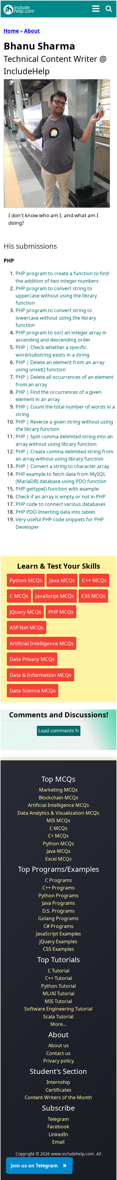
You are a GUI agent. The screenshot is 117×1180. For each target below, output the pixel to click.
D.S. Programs (58, 911)
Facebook (58, 1126)
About (32, 30)
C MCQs (19, 595)
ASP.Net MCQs (27, 627)
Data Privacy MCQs (32, 658)
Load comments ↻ (58, 730)
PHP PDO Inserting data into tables (55, 512)
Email (58, 1142)
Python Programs (58, 895)
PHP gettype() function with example (57, 488)
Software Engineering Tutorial (58, 1008)
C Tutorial (58, 970)
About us (58, 1045)
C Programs (58, 880)
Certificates (58, 1090)
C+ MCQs (58, 835)
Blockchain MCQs (58, 797)
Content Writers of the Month (58, 1097)
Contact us (58, 1053)
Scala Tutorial (58, 1016)
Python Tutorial (58, 986)
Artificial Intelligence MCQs (42, 643)
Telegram (58, 1119)
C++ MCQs (94, 580)
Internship (58, 1082)
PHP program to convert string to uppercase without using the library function (56, 295)
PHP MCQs (61, 611)
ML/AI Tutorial (58, 993)
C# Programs (59, 926)
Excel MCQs (58, 859)
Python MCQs (26, 580)
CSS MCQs (93, 595)
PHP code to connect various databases (61, 504)
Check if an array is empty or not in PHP (61, 496)
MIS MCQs (58, 820)
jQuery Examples (58, 941)
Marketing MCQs (58, 789)
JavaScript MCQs (54, 595)
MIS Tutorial (58, 1001)
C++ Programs (58, 887)
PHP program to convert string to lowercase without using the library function (56, 317)
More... (58, 1024)
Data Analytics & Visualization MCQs (58, 813)
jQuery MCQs (25, 611)
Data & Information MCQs (40, 674)
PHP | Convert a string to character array (62, 466)
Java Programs (58, 903)
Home (11, 30)
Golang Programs (58, 918)
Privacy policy (58, 1060)
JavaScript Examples (58, 933)
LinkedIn (58, 1134)
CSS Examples (58, 949)
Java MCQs (62, 580)
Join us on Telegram (34, 1165)
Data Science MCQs (33, 690)
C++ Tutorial (58, 978)
